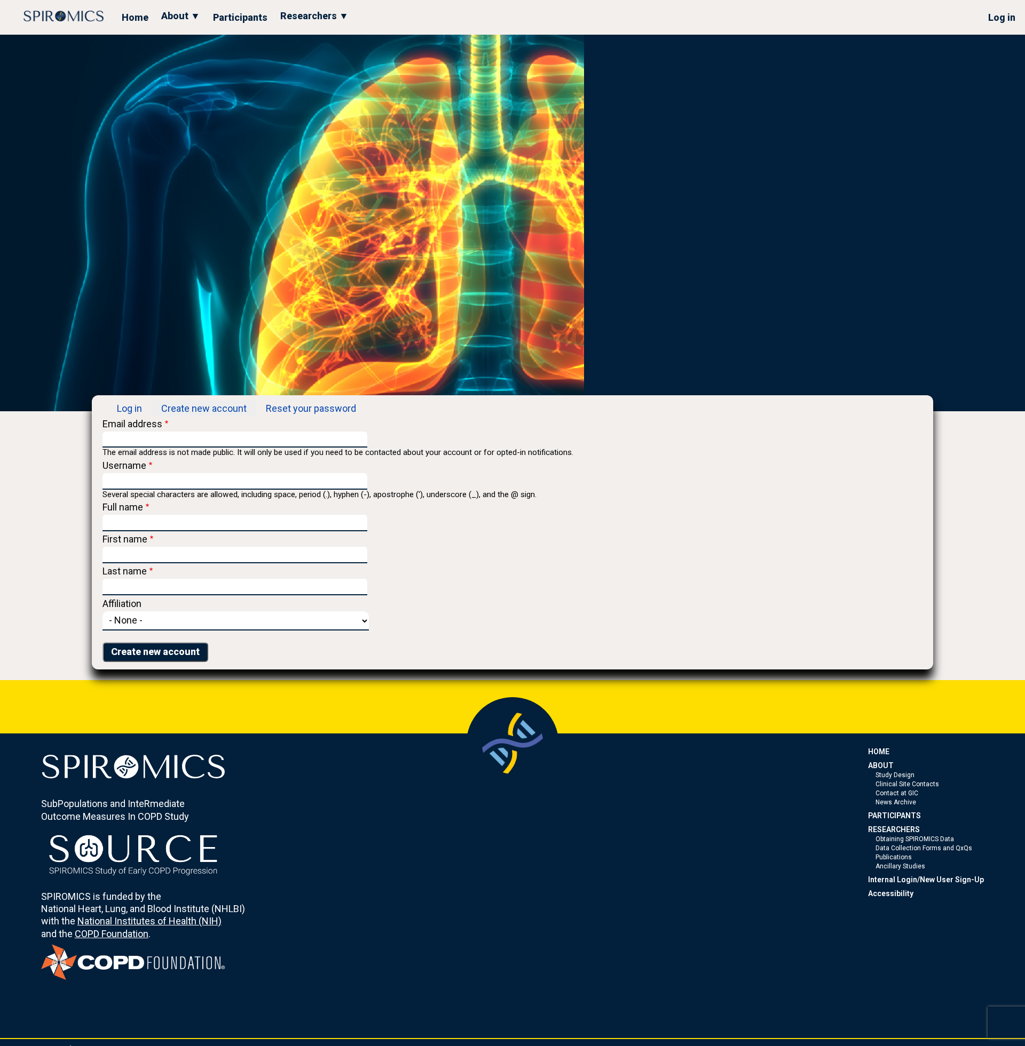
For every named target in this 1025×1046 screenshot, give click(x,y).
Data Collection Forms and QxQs (924, 848)
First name (124, 539)
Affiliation (121, 603)
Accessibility (890, 893)
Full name (122, 507)
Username (124, 465)
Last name (124, 571)
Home (135, 17)
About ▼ (180, 15)
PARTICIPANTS (894, 815)
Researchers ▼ (314, 15)
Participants (240, 17)
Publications (894, 857)
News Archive (896, 802)
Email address (132, 423)
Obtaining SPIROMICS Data (915, 839)
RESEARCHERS (894, 829)
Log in (1001, 17)
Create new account (204, 408)
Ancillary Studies (900, 866)
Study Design (895, 775)
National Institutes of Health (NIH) (149, 921)
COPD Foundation (111, 933)
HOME (878, 751)
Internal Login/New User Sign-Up (926, 879)
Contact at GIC (897, 793)
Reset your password (311, 408)
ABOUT (881, 765)
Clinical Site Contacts (907, 784)
